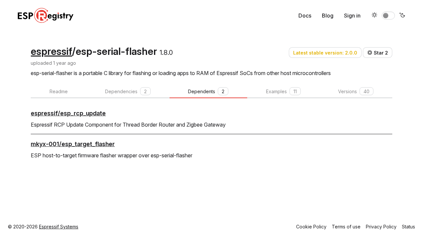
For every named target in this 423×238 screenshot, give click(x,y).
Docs (304, 15)
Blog (327, 15)
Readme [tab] (59, 91)
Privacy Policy (381, 226)
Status (408, 226)
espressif (51, 51)
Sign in (352, 15)
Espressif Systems (58, 226)
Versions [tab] (353, 91)
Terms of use (346, 226)
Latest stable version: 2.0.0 (325, 53)
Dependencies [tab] (126, 91)
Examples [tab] (281, 91)
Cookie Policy (311, 226)
